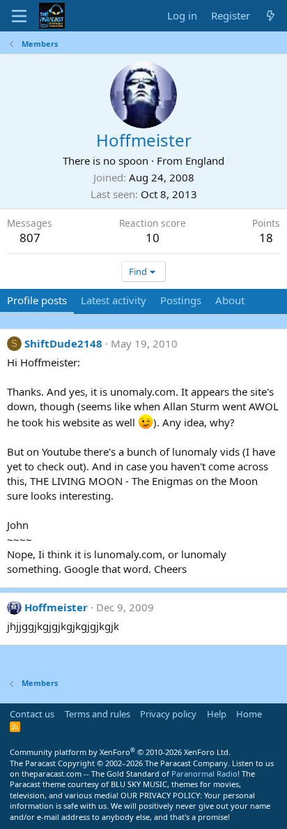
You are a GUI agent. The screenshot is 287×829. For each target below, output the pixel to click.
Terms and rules (97, 714)
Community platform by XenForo (120, 752)
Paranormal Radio (204, 773)
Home (249, 714)
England (204, 160)
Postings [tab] (180, 300)
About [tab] (230, 300)
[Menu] (19, 16)
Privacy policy (168, 714)
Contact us (32, 714)
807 (30, 238)
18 (266, 238)
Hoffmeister (56, 607)
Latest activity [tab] (113, 300)
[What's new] (270, 16)
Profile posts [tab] (37, 300)
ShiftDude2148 (63, 343)
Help (216, 714)
